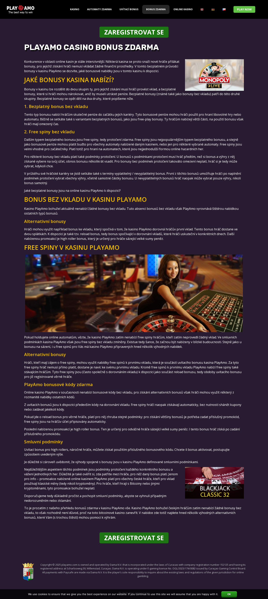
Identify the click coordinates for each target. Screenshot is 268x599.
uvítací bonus (128, 9)
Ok (229, 594)
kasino (74, 9)
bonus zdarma (156, 9)
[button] (244, 9)
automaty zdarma (99, 9)
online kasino (183, 9)
